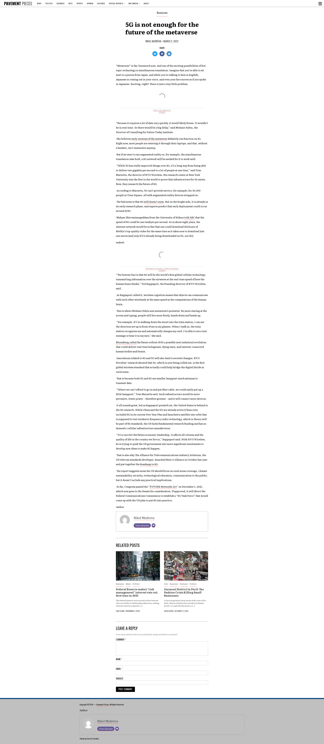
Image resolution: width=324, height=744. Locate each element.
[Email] (153, 525)
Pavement (18, 3)
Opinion (90, 3)
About (146, 3)
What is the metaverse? (162, 110)
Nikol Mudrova (153, 41)
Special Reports (116, 3)
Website (119, 678)
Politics (49, 3)
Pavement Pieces (102, 704)
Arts (70, 3)
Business (60, 3)
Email (119, 668)
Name (119, 659)
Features (101, 3)
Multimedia (133, 3)
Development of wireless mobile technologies (162, 268)
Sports (80, 3)
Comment (121, 639)
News (39, 3)
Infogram (162, 112)
